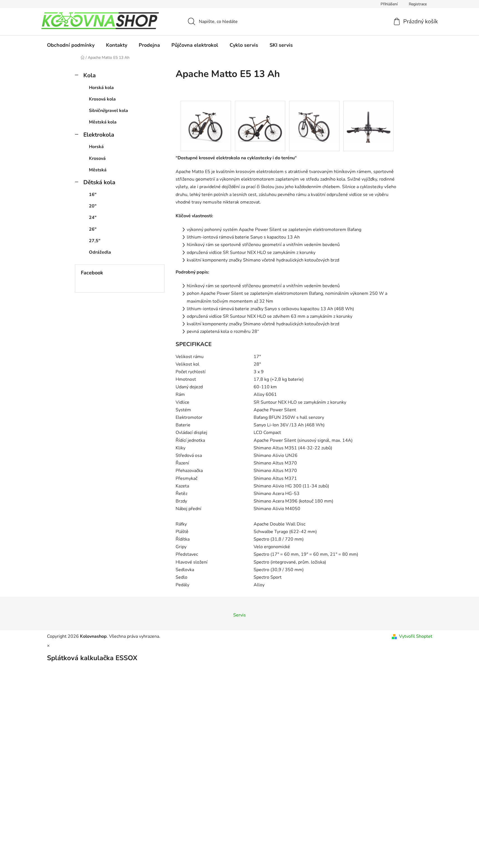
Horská (96, 147)
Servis (239, 615)
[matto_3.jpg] (314, 117)
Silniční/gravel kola (108, 111)
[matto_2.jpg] (260, 117)
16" (92, 194)
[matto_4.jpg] (368, 117)
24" (92, 217)
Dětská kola (99, 182)
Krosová (97, 158)
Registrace (418, 4)
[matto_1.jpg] (206, 117)
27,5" (94, 241)
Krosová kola (102, 99)
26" (92, 229)
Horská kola (101, 88)
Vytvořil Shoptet (415, 636)
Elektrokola (98, 135)
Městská (98, 170)
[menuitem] (70, 45)
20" (92, 206)
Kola (89, 75)
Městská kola (103, 122)
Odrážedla (100, 252)
